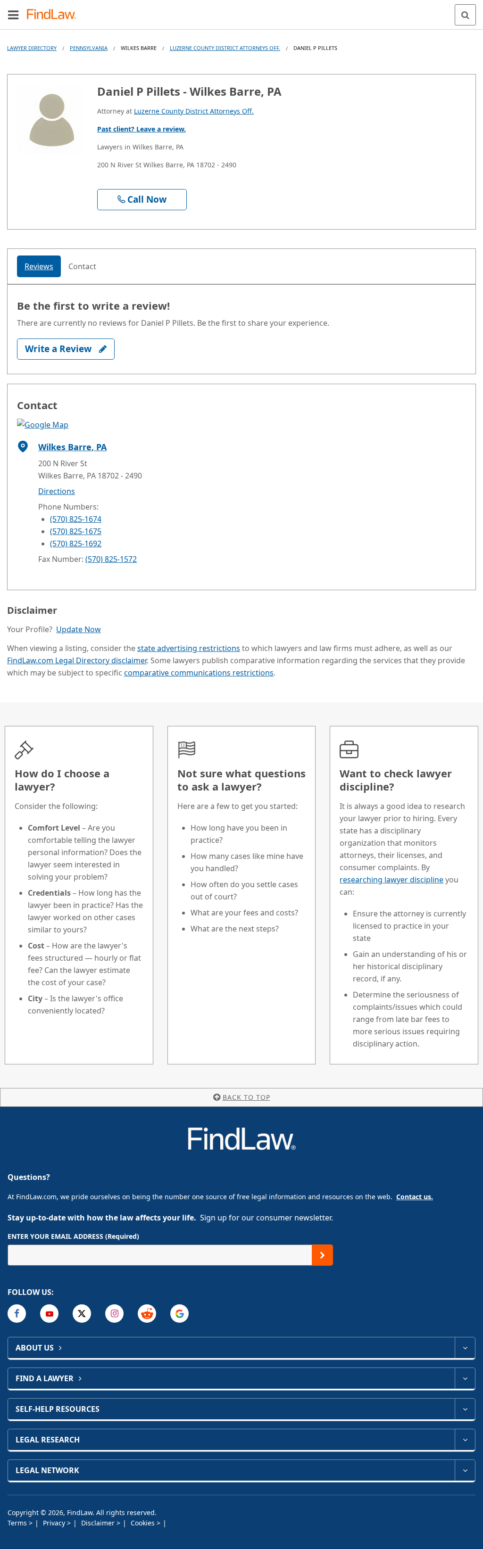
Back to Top (246, 1097)
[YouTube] (49, 1313)
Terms (18, 1522)
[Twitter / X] (82, 1313)
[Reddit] (147, 1313)
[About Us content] (465, 1347)
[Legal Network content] (465, 1470)
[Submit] (322, 1255)
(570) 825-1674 (75, 519)
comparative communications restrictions (199, 672)
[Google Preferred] (179, 1313)
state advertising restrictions (188, 648)
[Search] (465, 14)
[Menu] (13, 14)
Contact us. (414, 1196)
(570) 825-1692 (75, 543)
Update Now (78, 629)
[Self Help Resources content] (465, 1409)
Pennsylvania (89, 47)
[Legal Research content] (465, 1439)
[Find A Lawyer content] (465, 1378)
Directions (56, 491)
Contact (82, 266)
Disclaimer (99, 1522)
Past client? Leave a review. (141, 128)
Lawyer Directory (32, 47)
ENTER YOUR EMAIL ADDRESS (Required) (73, 1236)
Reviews (39, 266)
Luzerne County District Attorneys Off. (225, 47)
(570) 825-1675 (75, 531)
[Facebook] (17, 1313)
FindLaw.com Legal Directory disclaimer (77, 660)
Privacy (55, 1522)
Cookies (144, 1522)
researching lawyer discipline (391, 879)
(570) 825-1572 (111, 559)
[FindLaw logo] (54, 15)
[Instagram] (114, 1313)
